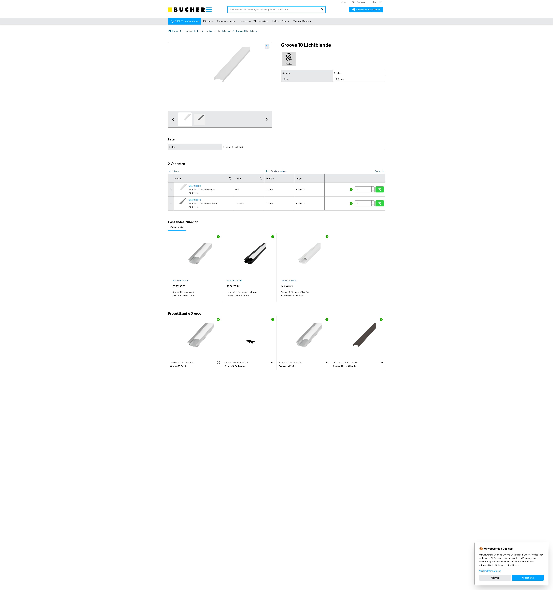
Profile (209, 30)
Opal (228, 146)
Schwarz (239, 146)
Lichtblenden (224, 30)
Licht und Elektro (192, 30)
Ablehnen (495, 577)
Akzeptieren (528, 577)
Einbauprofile (176, 227)
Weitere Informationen (490, 570)
